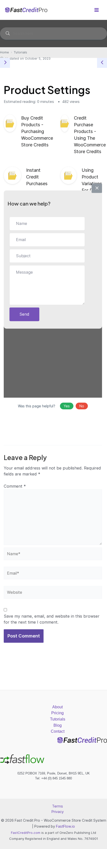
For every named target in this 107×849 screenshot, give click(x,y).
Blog (58, 725)
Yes (67, 406)
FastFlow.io (65, 826)
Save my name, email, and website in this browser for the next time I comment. (52, 619)
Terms (57, 806)
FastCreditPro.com (25, 833)
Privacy (58, 811)
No (81, 406)
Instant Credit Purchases (37, 177)
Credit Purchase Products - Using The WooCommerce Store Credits (90, 134)
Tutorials (57, 719)
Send (24, 314)
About (57, 707)
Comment (15, 486)
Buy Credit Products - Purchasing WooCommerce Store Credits (37, 131)
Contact (57, 731)
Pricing (57, 713)
